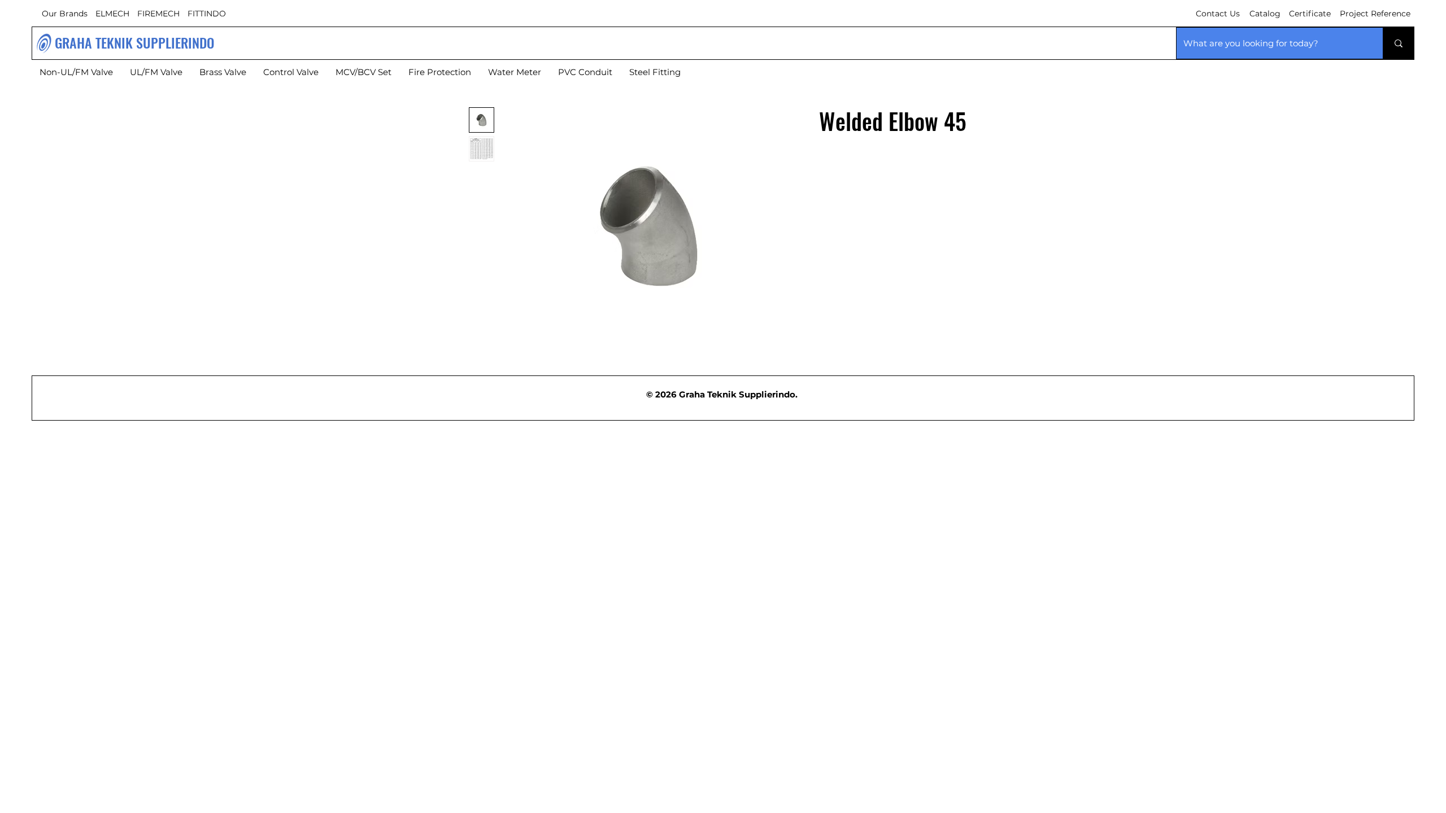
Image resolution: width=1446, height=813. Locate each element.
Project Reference (1375, 13)
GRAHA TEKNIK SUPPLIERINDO (135, 42)
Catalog (1265, 13)
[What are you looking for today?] (1398, 43)
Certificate (1310, 13)
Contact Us (1218, 13)
